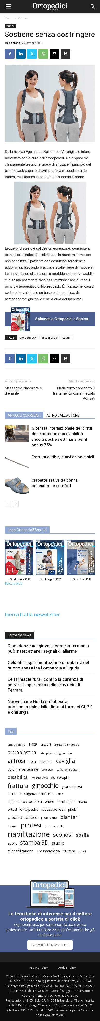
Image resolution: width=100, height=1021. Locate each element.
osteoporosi (50, 337)
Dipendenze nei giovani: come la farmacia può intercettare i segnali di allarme (48, 648)
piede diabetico (23, 817)
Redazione (12, 42)
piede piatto (49, 817)
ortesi (12, 809)
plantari (69, 816)
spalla (82, 834)
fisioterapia (60, 777)
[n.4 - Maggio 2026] (50, 559)
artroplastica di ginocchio (56, 753)
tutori (66, 337)
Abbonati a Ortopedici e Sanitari (62, 319)
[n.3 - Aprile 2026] (81, 559)
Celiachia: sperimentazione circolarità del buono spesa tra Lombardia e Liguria (48, 665)
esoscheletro (39, 778)
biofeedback (28, 337)
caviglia (65, 760)
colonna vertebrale (23, 769)
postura (12, 826)
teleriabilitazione (20, 851)
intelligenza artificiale (36, 793)
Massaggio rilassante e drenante (23, 391)
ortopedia (29, 809)
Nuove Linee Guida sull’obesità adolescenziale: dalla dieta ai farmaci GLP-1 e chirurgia (50, 707)
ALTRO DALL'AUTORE (62, 415)
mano (82, 801)
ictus (12, 793)
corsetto (47, 769)
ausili (32, 762)
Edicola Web (14, 583)
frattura (18, 785)
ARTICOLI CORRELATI (24, 415)
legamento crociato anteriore (31, 801)
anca (32, 744)
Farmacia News (19, 635)
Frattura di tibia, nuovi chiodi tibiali (63, 456)
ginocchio (45, 785)
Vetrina (23, 18)
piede (72, 809)
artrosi (16, 760)
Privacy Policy (38, 968)
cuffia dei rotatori (68, 769)
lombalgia (66, 801)
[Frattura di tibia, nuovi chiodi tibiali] (17, 462)
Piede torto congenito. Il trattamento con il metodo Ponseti (74, 393)
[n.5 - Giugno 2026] (20, 319)
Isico (60, 794)
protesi (31, 825)
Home (9, 18)
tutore (69, 850)
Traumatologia (48, 851)
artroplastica (22, 752)
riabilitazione (29, 834)
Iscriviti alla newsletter (32, 615)
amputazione (16, 744)
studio (58, 842)
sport (12, 843)
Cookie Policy (66, 968)
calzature (46, 762)
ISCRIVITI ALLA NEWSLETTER (50, 945)
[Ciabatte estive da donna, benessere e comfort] (17, 485)
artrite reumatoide (66, 744)
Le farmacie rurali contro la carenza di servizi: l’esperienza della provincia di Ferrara (45, 685)
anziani (46, 744)
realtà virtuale (54, 826)
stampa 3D (34, 842)
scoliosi (63, 834)
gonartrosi (72, 786)
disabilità (18, 777)
